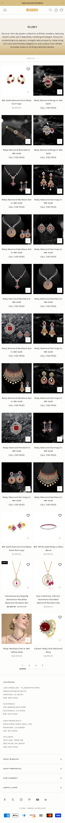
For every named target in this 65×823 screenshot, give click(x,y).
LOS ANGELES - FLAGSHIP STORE (21, 687)
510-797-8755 (10, 731)
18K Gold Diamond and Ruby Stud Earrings (17, 548)
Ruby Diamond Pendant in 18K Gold (16, 449)
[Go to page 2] (42, 665)
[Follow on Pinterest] (29, 799)
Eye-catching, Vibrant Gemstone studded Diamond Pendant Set (48, 599)
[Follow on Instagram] (21, 799)
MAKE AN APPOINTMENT (32, 3)
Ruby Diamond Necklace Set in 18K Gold (17, 201)
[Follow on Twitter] (13, 799)
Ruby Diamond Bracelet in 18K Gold (16, 152)
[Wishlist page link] (61, 10)
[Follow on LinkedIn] (45, 799)
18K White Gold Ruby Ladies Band (48, 548)
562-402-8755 (10, 698)
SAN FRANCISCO (12, 720)
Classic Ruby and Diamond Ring (48, 650)
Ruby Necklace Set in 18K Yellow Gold (16, 650)
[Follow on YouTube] (37, 799)
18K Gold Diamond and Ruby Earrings (17, 102)
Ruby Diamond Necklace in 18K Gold (17, 300)
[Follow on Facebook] (4, 799)
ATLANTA (8, 737)
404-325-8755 (10, 747)
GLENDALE (9, 704)
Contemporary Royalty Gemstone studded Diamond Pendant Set (17, 599)
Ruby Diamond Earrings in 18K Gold (48, 201)
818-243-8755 (10, 714)
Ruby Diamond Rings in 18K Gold (48, 102)
